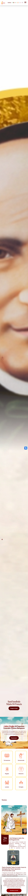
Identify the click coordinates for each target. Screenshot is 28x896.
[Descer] (2, 539)
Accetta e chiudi (14, 890)
